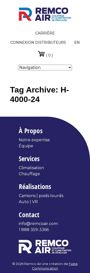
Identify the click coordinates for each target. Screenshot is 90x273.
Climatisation (31, 167)
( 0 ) (49, 55)
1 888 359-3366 (34, 229)
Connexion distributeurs (38, 42)
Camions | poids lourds (41, 195)
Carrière (45, 33)
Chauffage (29, 173)
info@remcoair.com (38, 223)
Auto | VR (28, 201)
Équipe (26, 146)
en (77, 42)
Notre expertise (34, 140)
